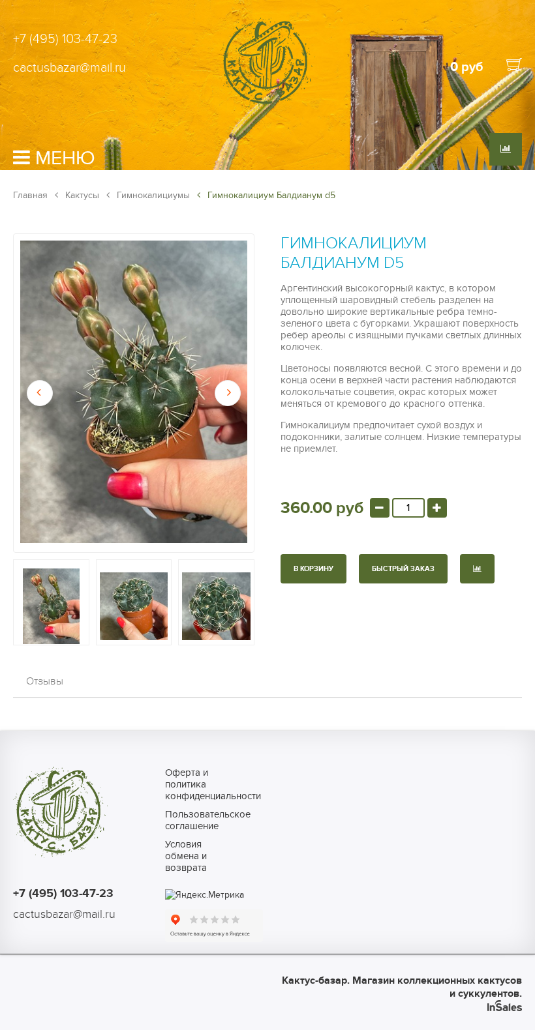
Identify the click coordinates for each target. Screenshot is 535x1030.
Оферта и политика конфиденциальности (196, 784)
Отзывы (44, 681)
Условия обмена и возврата (186, 856)
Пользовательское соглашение (196, 820)
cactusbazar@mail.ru (69, 68)
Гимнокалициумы (152, 195)
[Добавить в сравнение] (477, 568)
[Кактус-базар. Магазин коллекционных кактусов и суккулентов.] (267, 105)
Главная (30, 195)
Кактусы (81, 195)
